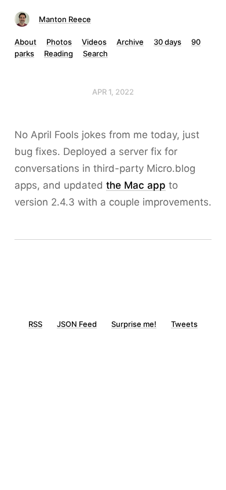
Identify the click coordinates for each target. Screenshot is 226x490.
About (25, 41)
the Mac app (136, 185)
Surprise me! (133, 324)
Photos (59, 41)
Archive (130, 41)
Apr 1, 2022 (113, 91)
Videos (94, 41)
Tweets (184, 324)
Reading (58, 53)
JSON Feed (77, 324)
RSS (35, 324)
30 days (167, 41)
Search (95, 53)
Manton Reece (65, 19)
